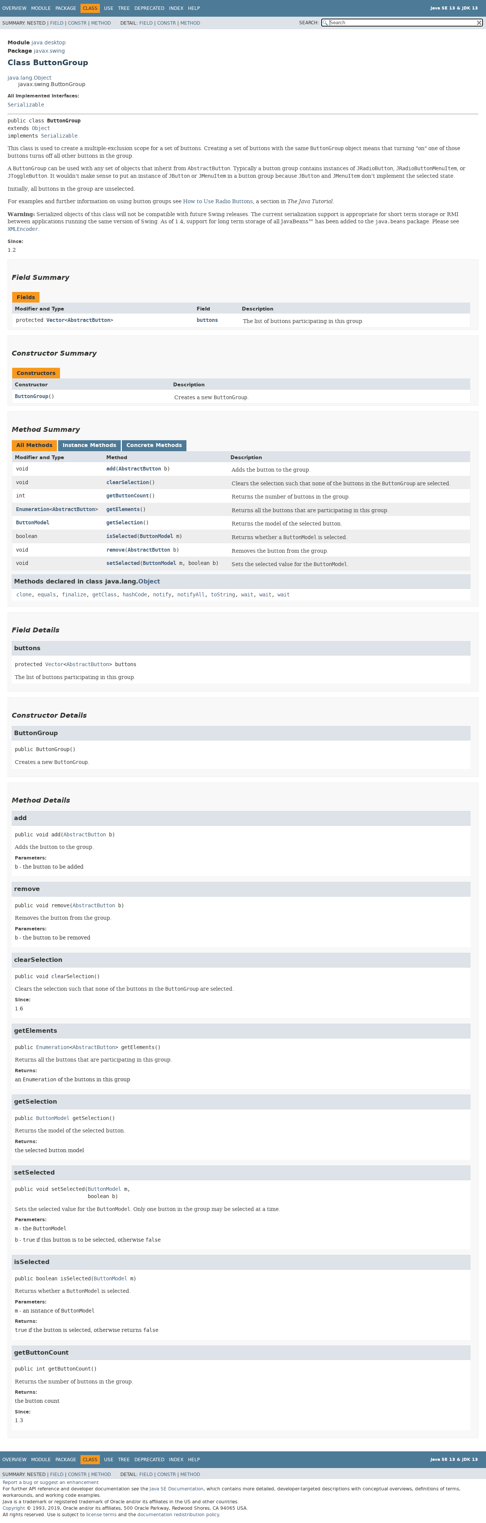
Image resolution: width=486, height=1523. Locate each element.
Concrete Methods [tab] (154, 445)
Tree (124, 8)
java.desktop (49, 42)
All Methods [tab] (34, 445)
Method (101, 23)
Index (176, 8)
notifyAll (191, 594)
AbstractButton (89, 320)
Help (194, 8)
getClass (104, 594)
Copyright (14, 1508)
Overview (14, 8)
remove (115, 550)
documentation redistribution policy (178, 1514)
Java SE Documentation (177, 1489)
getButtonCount (127, 496)
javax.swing (49, 51)
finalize (74, 594)
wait (247, 594)
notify (162, 594)
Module (41, 8)
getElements (123, 509)
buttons (207, 320)
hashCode (135, 594)
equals (47, 594)
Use (109, 8)
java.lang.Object (29, 78)
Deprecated (149, 8)
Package (65, 8)
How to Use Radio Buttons (218, 201)
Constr (77, 23)
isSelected (121, 536)
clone (24, 594)
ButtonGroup (31, 396)
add (110, 469)
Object (41, 128)
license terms (101, 1514)
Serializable (26, 105)
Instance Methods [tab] (89, 445)
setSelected (123, 563)
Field (56, 23)
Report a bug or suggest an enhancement (51, 1482)
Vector (55, 320)
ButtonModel (32, 522)
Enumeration (32, 509)
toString (223, 594)
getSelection (124, 522)
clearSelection (127, 482)
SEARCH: (309, 22)
